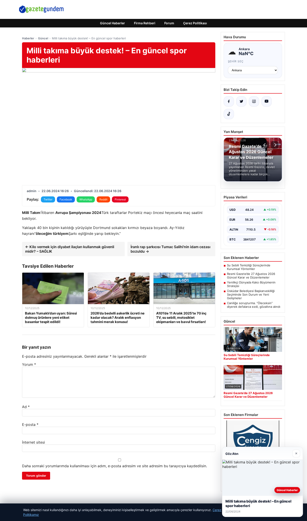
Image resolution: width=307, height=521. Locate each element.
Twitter (48, 199)
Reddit (103, 199)
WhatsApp (85, 199)
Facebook (66, 199)
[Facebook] (229, 101)
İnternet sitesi (33, 442)
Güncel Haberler (112, 23)
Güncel (43, 38)
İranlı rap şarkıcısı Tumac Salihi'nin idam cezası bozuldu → (170, 249)
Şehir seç (236, 61)
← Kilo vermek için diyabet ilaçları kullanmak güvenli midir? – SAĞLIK (69, 249)
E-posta (30, 424)
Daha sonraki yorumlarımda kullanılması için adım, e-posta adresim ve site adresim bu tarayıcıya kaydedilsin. (114, 466)
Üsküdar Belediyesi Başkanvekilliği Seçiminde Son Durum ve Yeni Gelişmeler (251, 294)
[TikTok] (229, 114)
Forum (169, 23)
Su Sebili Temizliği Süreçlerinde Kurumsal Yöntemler (248, 267)
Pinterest (120, 199)
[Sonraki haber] (274, 145)
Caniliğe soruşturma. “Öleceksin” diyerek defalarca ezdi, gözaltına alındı (253, 304)
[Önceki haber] (265, 145)
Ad (26, 406)
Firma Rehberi (144, 23)
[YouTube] (266, 101)
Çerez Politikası (195, 23)
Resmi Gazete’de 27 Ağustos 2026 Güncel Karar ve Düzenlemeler (251, 275)
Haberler (28, 38)
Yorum (29, 364)
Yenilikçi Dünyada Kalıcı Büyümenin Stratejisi (251, 284)
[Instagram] (254, 101)
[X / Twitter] (241, 101)
